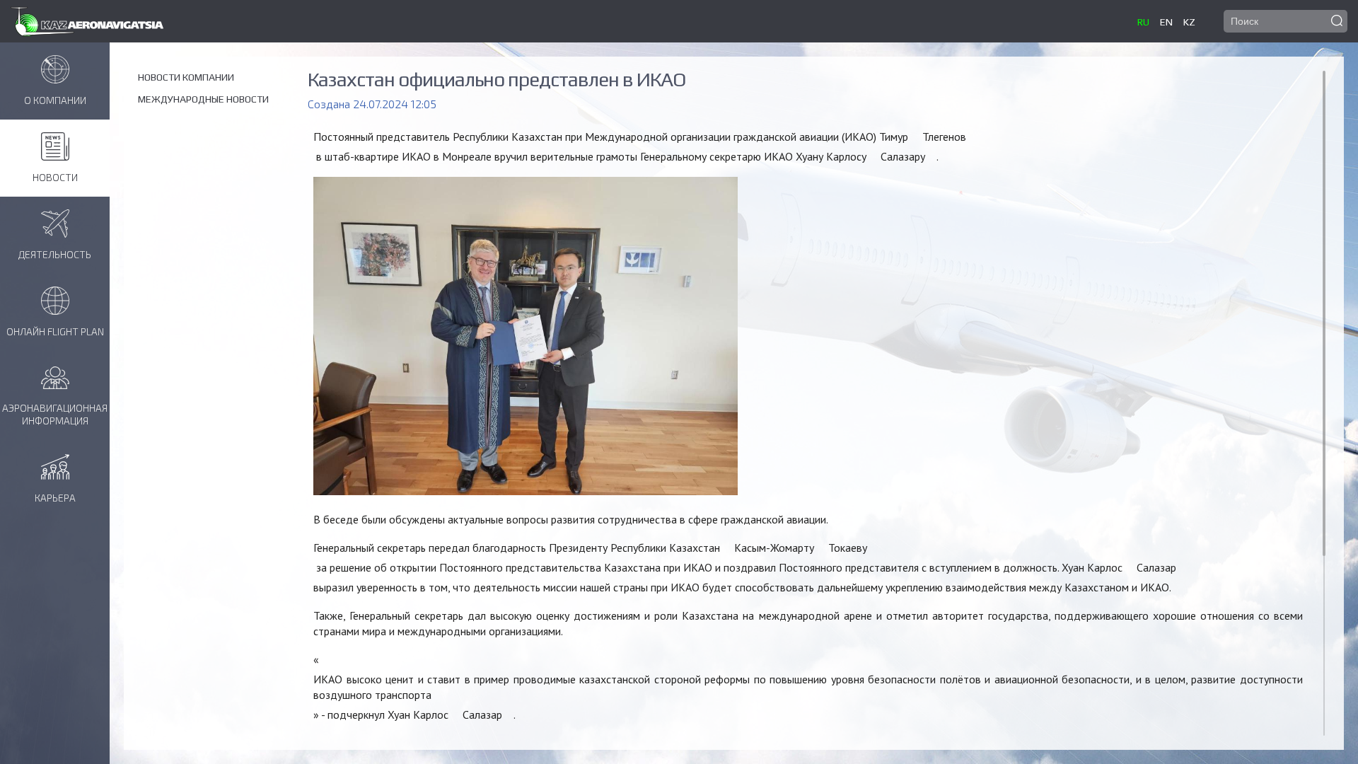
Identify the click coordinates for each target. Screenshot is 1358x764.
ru (1143, 22)
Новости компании (186, 77)
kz (1189, 22)
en (1166, 22)
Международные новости (203, 99)
